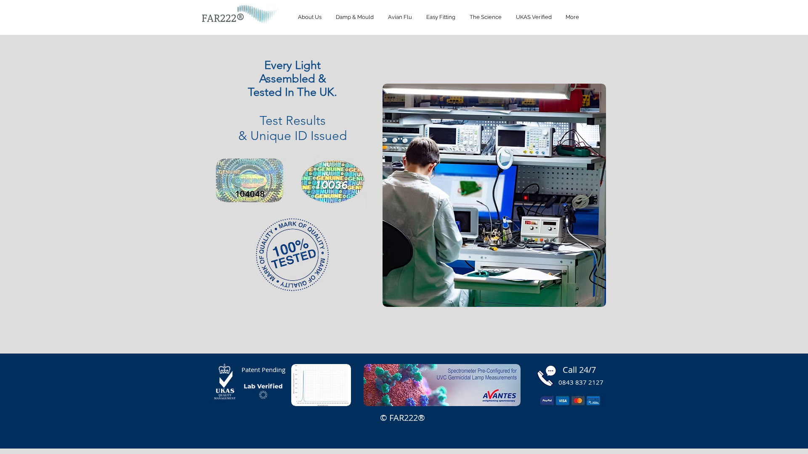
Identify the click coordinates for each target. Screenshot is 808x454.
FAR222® (223, 17)
